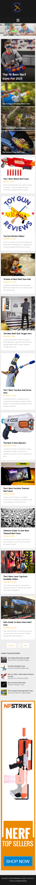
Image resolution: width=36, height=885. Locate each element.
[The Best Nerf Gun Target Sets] (18, 313)
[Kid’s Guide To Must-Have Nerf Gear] (18, 607)
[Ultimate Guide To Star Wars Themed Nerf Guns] (18, 518)
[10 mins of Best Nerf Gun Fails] (18, 264)
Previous (11, 645)
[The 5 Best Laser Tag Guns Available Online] (18, 562)
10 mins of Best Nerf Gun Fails (17, 279)
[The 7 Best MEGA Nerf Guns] (18, 166)
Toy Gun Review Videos (13, 236)
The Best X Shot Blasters (14, 443)
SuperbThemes (21, 881)
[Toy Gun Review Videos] (18, 214)
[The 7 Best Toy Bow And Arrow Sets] (18, 370)
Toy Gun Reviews (14, 878)
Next (26, 645)
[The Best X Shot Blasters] (18, 426)
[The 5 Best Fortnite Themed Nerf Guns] (18, 474)
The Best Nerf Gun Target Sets (17, 333)
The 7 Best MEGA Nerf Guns (16, 179)
